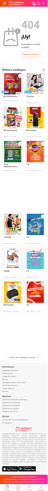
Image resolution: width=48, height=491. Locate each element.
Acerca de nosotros (9, 385)
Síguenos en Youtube (10, 408)
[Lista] (38, 3)
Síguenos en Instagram (11, 405)
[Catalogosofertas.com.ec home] (17, 3)
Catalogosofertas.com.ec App (13, 382)
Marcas (5, 379)
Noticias (5, 391)
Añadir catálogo (8, 388)
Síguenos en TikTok (10, 411)
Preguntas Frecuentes (10, 370)
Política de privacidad (22, 482)
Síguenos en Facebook (11, 402)
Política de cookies (38, 482)
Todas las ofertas (9, 376)
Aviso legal (31, 479)
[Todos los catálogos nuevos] (44, 70)
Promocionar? (7, 373)
